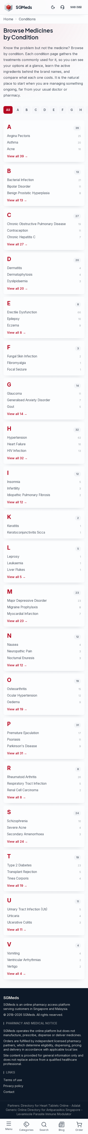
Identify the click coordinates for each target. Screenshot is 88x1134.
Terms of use (12, 1080)
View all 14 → (17, 414)
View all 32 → (17, 458)
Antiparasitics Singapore (63, 1110)
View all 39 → (17, 156)
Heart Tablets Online (54, 1105)
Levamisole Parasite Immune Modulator (44, 1114)
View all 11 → (16, 929)
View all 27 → (17, 244)
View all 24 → (17, 841)
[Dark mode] (53, 7)
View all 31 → (17, 753)
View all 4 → (16, 973)
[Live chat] (62, 7)
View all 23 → (17, 621)
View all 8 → (16, 332)
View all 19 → (17, 709)
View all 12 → (17, 502)
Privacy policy (13, 1086)
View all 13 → (17, 200)
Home (8, 19)
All (8, 110)
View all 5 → (16, 577)
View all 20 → (17, 288)
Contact (8, 1092)
